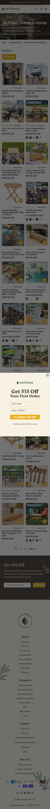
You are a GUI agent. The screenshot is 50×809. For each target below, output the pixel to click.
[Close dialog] (47, 375)
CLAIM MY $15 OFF (25, 417)
